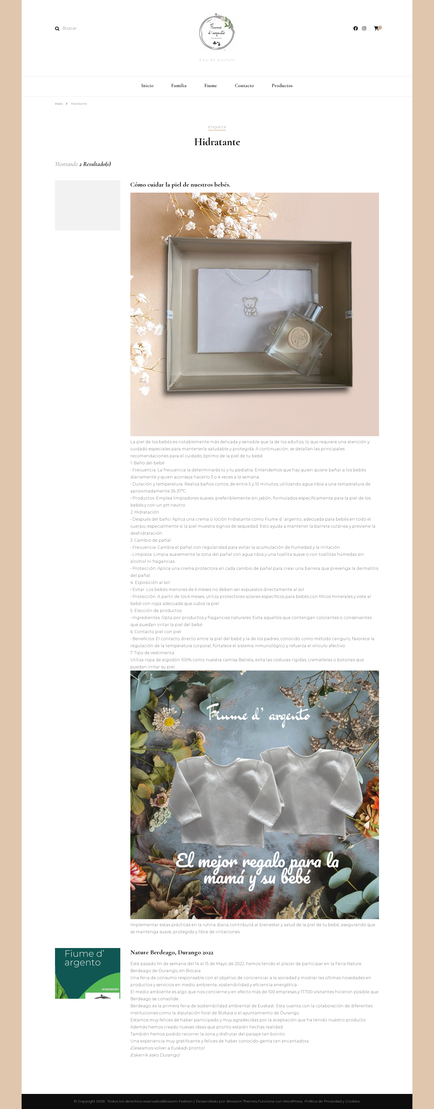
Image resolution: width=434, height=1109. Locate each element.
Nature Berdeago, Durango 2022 (171, 952)
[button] (134, 1059)
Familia (179, 86)
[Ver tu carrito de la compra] (376, 28)
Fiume (210, 86)
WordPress (292, 1101)
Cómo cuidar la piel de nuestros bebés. (180, 184)
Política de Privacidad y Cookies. (332, 1101)
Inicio (147, 86)
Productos (282, 86)
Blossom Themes (241, 1101)
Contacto (244, 86)
